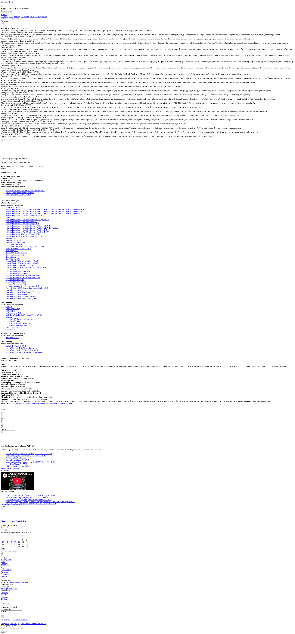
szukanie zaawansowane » (10, 19)
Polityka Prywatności (9, 624)
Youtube (4, 595)
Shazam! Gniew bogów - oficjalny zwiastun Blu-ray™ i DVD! (29, 500)
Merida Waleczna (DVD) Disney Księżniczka (22, 350)
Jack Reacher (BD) (12, 207)
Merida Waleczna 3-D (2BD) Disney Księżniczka (24, 352)
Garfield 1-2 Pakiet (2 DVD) (16, 346)
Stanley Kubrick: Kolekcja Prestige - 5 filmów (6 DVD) (26, 267)
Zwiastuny (5, 572)
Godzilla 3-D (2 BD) (13, 313)
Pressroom (5, 574)
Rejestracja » (5, 620)
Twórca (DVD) (11, 329)
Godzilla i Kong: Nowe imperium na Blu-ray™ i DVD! (26, 456)
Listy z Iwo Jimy (12, 327)
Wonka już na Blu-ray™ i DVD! (18, 460)
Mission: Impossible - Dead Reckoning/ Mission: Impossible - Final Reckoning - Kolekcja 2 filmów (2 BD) (45, 209)
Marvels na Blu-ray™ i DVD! (17, 464)
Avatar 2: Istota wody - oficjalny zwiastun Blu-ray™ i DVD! (28, 498)
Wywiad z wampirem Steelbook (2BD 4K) (21, 298)
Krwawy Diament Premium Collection (20, 193)
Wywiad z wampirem (13, 290)
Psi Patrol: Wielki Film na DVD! (17, 466)
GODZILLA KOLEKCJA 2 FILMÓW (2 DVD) (24, 315)
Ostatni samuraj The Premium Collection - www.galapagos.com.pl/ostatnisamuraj (42, 403)
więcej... (9, 218)
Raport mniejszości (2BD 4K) (16, 253)
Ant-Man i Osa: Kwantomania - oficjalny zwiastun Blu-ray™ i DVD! (31, 504)
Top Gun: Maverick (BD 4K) (16, 282)
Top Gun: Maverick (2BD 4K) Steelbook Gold (23, 278)
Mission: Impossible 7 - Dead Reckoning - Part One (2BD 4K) (28, 226)
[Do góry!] (7, 2)
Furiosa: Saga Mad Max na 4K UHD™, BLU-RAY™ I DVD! (29, 454)
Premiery (17, 17)
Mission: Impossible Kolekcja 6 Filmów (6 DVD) (24, 236)
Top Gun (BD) (11, 269)
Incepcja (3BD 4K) (13, 321)
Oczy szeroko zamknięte (14, 244)
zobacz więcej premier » (10, 551)
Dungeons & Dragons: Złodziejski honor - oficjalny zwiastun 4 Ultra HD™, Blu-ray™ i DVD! (40, 502)
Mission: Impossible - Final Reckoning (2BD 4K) (24, 215)
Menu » (4, 15)
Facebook (4, 593)
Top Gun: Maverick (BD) (15, 280)
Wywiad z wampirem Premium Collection (21, 296)
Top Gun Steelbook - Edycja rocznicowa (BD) (23, 286)
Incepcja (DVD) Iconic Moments (18, 323)
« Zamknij (4, 17)
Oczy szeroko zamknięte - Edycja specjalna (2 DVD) (25, 247)
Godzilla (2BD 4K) (13, 309)
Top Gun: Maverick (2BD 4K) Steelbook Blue (23, 276)
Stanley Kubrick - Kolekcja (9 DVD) (19, 265)
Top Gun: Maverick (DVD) (16, 284)
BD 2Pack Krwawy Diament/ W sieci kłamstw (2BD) (25, 191)
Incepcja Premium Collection (16, 325)
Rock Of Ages (11, 257)
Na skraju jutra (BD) (13, 240)
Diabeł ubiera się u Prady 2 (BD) (13, 521)
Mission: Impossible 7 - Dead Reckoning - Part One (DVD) (27, 232)
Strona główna (6, 560)
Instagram (4, 597)
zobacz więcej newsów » (10, 468)
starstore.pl (5, 587)
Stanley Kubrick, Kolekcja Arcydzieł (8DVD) (22, 263)
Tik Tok (4, 599)
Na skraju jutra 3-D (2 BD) (15, 242)
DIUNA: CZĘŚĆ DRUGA (16, 458)
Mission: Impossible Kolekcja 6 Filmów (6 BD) (23, 234)
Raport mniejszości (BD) (15, 255)
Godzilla (9, 307)
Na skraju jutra (11, 238)
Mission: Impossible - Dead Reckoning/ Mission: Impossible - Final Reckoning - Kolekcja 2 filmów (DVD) (45, 213)
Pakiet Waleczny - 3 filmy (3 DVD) (18, 195)
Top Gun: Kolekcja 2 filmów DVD (18, 273)
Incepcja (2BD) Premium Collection (19, 319)
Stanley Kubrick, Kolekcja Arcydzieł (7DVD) (22, 261)
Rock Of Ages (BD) (13, 259)
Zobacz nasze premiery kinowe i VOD (15, 582)
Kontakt (4, 576)
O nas (11, 17)
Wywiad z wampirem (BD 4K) (17, 294)
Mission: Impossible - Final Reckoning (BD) (22, 222)
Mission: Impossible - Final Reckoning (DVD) (22, 224)
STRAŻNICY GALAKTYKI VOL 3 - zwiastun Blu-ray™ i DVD (30, 495)
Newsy (32, 17)
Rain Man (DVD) (12, 251)
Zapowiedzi (25, 17)
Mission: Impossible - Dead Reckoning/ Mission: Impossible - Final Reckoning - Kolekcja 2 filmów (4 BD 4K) (46, 211)
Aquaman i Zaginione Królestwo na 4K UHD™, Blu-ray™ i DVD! (30, 462)
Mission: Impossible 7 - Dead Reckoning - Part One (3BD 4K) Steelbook (32, 228)
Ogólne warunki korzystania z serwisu (32, 624)
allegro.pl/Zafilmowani (9, 589)
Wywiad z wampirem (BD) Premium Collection (23, 292)
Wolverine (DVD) (12, 338)
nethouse (19, 628)
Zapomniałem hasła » (20, 620)
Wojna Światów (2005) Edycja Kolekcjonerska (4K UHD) (27, 288)
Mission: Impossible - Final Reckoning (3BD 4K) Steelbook (27, 220)
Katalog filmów (41, 17)
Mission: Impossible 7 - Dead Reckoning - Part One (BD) (26, 230)
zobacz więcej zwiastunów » (11, 504)
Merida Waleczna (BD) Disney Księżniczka (21, 348)
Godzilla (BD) (11, 311)
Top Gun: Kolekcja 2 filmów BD (18, 271)
